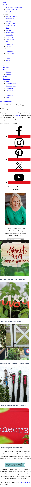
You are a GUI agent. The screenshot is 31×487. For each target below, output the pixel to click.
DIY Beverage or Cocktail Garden (11, 447)
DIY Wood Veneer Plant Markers (11, 321)
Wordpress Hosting (25, 482)
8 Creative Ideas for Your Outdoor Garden (14, 363)
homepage (17, 115)
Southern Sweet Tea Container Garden (13, 279)
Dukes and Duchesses (6, 101)
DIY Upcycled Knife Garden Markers (13, 405)
